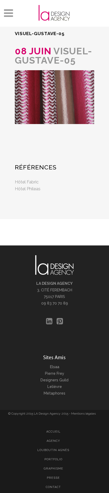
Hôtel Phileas (27, 188)
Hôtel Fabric (27, 181)
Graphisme (53, 468)
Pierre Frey (54, 373)
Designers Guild (54, 380)
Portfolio (53, 459)
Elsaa (54, 367)
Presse (53, 478)
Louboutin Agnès (53, 450)
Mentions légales (83, 413)
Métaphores (54, 393)
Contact (53, 487)
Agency (53, 441)
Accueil (53, 431)
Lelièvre (54, 387)
